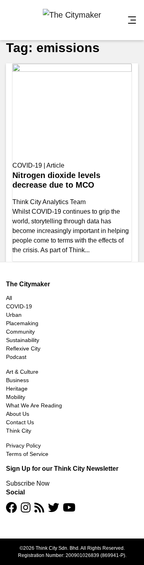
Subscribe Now (28, 483)
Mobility (15, 397)
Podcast (16, 357)
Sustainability (22, 340)
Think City (18, 430)
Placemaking (22, 323)
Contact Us (20, 422)
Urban (14, 315)
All (9, 298)
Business (17, 380)
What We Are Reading (34, 405)
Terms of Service (27, 454)
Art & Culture (22, 372)
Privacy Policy (23, 445)
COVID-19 (27, 165)
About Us (17, 414)
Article (55, 165)
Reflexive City (23, 348)
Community (20, 331)
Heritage (17, 388)
